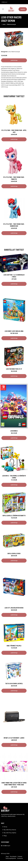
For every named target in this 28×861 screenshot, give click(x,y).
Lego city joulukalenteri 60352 (14, 608)
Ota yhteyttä (13, 856)
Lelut (4, 24)
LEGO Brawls (14, 431)
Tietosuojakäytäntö (10, 858)
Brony (5, 827)
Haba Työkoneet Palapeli (14, 646)
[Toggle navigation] (3, 9)
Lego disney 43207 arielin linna (14, 331)
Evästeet (20, 856)
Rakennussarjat (11, 24)
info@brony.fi (4, 2)
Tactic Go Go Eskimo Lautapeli (14, 683)
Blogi (5, 835)
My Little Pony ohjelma (10, 832)
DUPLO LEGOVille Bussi (14, 553)
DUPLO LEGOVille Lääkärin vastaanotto (14, 515)
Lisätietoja (14, 60)
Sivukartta (20, 858)
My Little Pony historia (10, 829)
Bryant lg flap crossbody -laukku (14, 738)
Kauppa (23, 9)
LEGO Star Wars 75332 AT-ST (14, 369)
